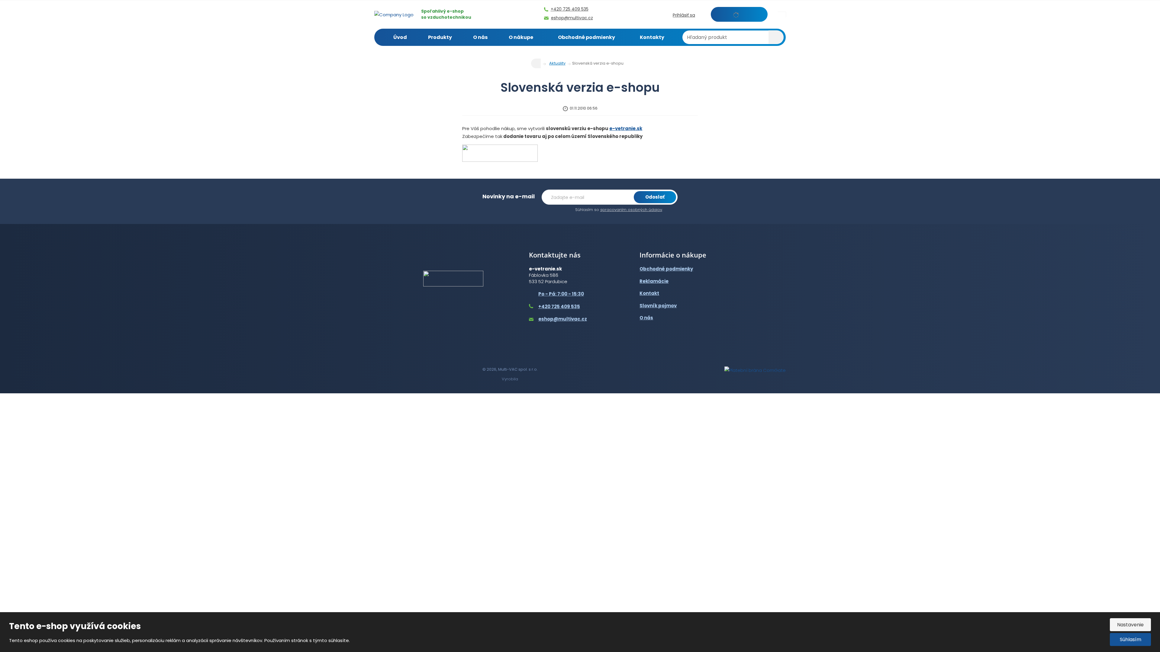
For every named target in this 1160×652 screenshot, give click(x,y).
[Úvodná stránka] (394, 14)
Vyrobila (510, 379)
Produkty (440, 37)
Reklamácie (654, 281)
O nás (480, 37)
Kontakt (649, 293)
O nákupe (521, 37)
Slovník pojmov (658, 305)
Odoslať (655, 197)
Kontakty (652, 37)
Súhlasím (1130, 639)
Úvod (400, 37)
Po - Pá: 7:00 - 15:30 (561, 294)
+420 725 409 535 (559, 306)
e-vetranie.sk (625, 128)
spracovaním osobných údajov (631, 210)
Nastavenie (1130, 624)
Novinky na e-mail (508, 196)
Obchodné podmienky (586, 37)
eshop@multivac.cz (562, 319)
